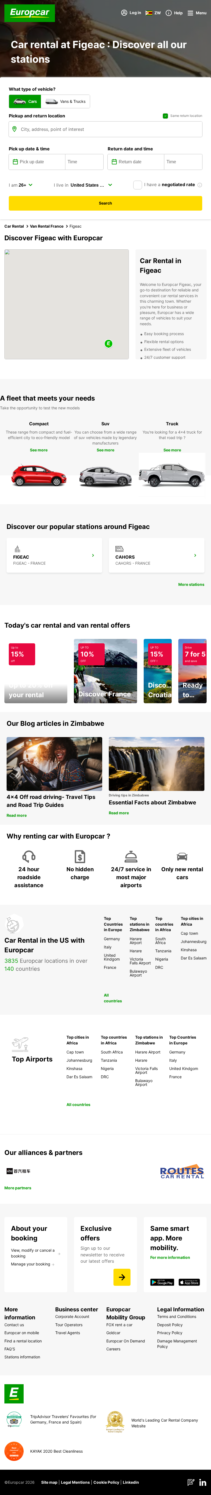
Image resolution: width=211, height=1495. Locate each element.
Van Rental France (46, 226)
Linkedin (131, 1482)
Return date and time (130, 148)
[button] (108, 344)
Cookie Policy (106, 1482)
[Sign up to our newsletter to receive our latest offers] (122, 1277)
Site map (49, 1482)
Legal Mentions (75, 1482)
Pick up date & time (29, 148)
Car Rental (14, 226)
